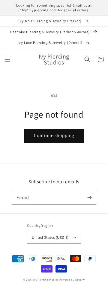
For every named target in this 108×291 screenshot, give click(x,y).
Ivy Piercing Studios (45, 279)
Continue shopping (54, 135)
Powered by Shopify (72, 279)
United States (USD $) (50, 237)
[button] (7, 59)
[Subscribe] (89, 197)
